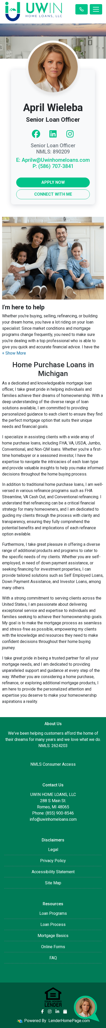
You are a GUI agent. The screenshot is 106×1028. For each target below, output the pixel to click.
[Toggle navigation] (96, 9)
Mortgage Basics (53, 935)
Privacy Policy (53, 860)
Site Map (53, 882)
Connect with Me (53, 194)
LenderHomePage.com (69, 1020)
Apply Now (53, 182)
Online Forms (53, 946)
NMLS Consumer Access (53, 764)
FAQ (53, 957)
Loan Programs (53, 913)
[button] (14, 353)
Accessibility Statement (53, 871)
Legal (53, 849)
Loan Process (53, 924)
